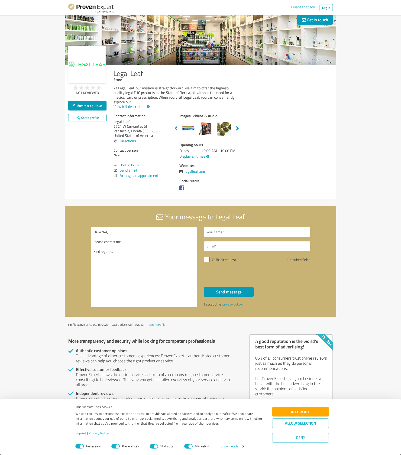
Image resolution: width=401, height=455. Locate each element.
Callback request (224, 259)
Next (237, 128)
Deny (300, 437)
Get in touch (317, 20)
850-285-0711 (132, 164)
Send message (229, 292)
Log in (326, 7)
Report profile (156, 324)
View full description (129, 106)
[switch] (115, 446)
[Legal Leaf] (87, 64)
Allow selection (300, 423)
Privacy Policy (99, 433)
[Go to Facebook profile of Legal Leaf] (182, 190)
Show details (230, 446)
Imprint (80, 433)
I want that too (303, 7)
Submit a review (87, 106)
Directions (128, 140)
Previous (176, 128)
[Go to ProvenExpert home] (91, 8)
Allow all (300, 412)
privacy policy (232, 304)
